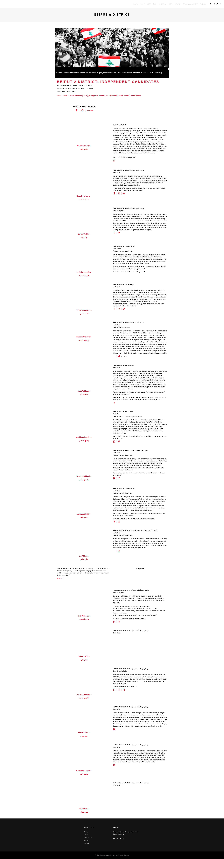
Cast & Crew (88, 837)
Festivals (86, 840)
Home (86, 832)
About (86, 835)
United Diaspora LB (97, 75)
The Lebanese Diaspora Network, (77, 75)
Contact (86, 843)
